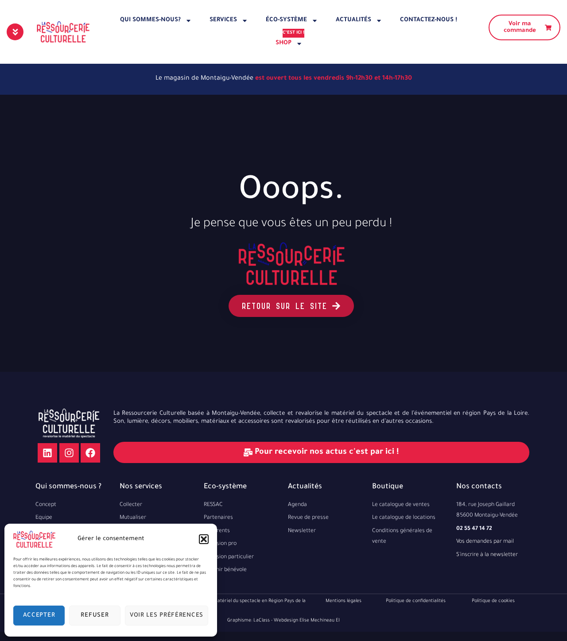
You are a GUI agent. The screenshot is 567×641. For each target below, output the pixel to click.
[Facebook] (90, 453)
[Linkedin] (47, 453)
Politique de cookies (493, 601)
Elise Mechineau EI (319, 620)
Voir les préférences (166, 615)
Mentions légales (343, 601)
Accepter (39, 615)
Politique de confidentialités (416, 601)
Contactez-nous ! (428, 20)
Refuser (95, 615)
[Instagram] (69, 453)
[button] (203, 539)
